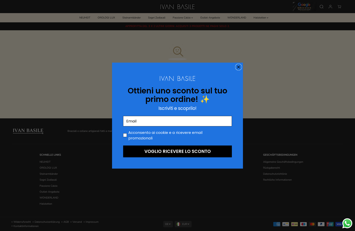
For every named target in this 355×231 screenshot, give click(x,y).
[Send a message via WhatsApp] (347, 223)
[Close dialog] (238, 67)
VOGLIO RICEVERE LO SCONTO (177, 151)
